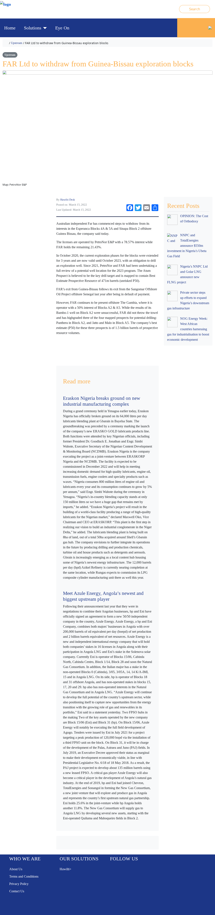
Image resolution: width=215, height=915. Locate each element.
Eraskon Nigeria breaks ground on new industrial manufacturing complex (101, 401)
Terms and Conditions (23, 876)
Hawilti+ (65, 869)
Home (10, 27)
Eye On (62, 27)
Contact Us (16, 891)
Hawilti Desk (67, 199)
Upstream (16, 43)
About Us (15, 869)
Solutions (32, 27)
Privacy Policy (19, 884)
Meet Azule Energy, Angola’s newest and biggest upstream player (103, 596)
